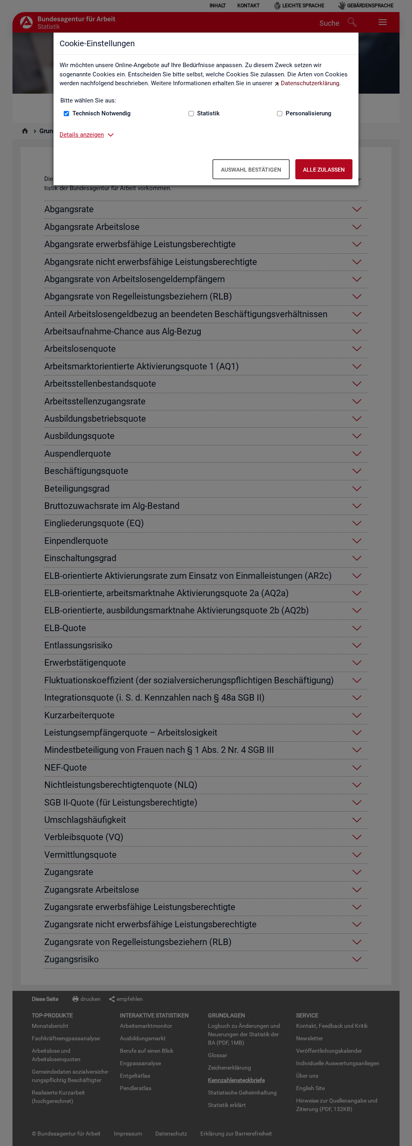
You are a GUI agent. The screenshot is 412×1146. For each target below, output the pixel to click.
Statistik (208, 113)
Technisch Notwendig (101, 113)
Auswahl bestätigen (251, 169)
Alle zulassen (324, 169)
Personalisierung (309, 113)
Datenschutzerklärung (310, 83)
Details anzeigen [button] (82, 134)
